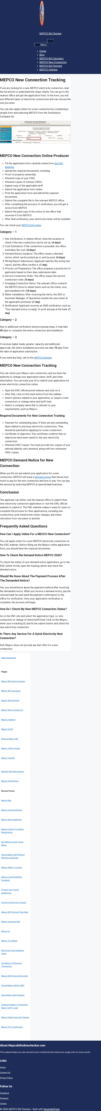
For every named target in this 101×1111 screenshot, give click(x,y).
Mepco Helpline (8, 719)
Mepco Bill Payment (10, 700)
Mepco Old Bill (7, 758)
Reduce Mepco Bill (9, 739)
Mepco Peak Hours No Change (15, 1017)
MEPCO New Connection (53, 62)
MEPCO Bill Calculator (51, 58)
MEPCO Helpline (48, 69)
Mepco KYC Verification (12, 1027)
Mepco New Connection (12, 710)
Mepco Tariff (7, 729)
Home (42, 51)
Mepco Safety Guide (10, 748)
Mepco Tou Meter (9, 941)
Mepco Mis (6, 800)
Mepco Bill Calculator (11, 691)
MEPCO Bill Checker (50, 33)
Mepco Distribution (10, 781)
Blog (41, 54)
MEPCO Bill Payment (50, 65)
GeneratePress (51, 1109)
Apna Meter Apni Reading (12, 995)
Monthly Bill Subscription (12, 771)
